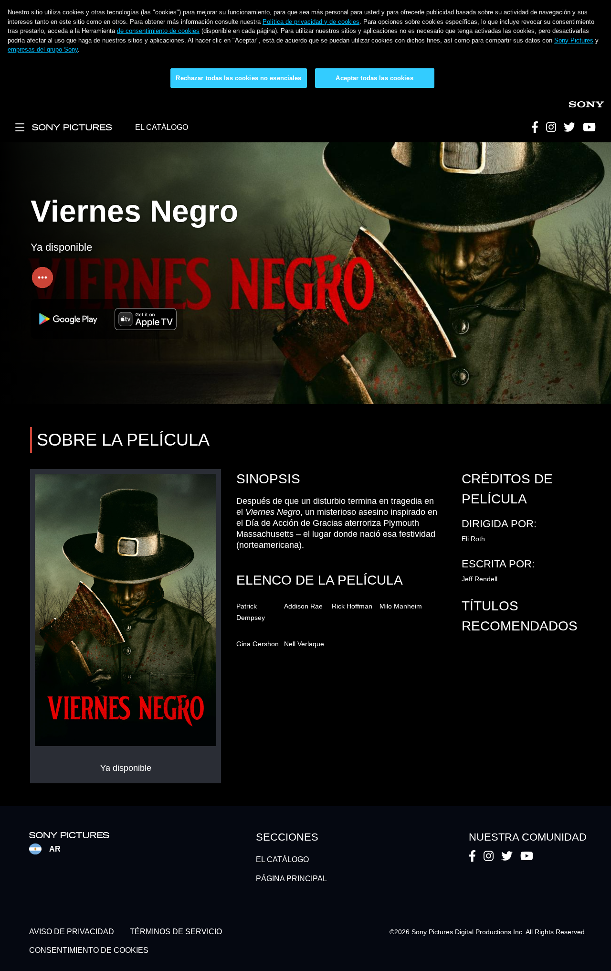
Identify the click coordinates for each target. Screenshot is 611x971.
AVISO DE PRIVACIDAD (71, 932)
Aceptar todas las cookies (374, 78)
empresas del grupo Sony (43, 49)
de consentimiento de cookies (158, 30)
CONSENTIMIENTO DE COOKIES (88, 950)
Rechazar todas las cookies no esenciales (238, 78)
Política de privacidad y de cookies (311, 21)
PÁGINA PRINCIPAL (291, 879)
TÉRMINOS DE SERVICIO (176, 932)
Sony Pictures (573, 40)
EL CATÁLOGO (161, 127)
